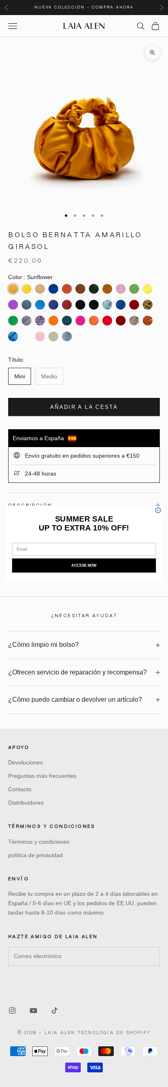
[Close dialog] (158, 510)
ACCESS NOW (83, 565)
